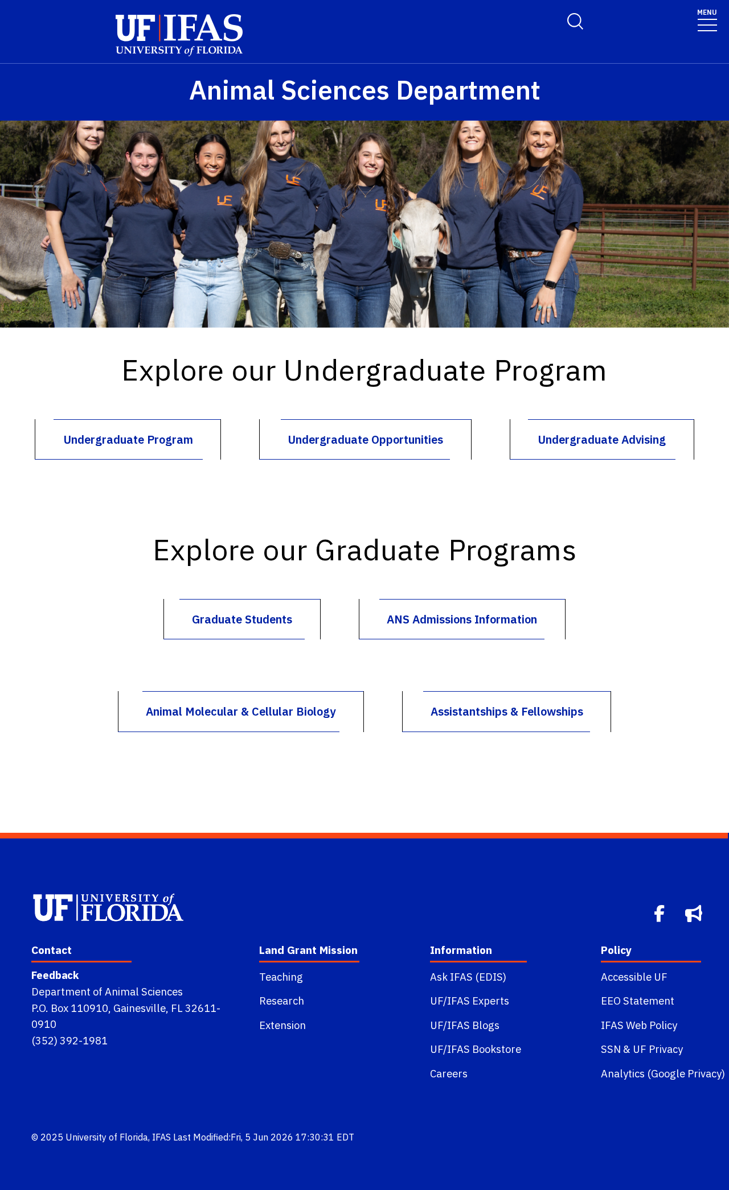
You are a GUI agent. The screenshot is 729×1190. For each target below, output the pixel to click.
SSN (611, 1049)
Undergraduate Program (128, 439)
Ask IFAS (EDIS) (468, 977)
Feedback (55, 975)
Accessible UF (634, 977)
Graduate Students (242, 619)
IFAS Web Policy (639, 1025)
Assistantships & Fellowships (507, 711)
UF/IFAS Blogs (464, 1025)
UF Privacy (658, 1049)
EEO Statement (637, 1000)
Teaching (281, 977)
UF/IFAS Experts (469, 1000)
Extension (282, 1025)
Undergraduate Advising (602, 439)
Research (281, 1000)
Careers (449, 1073)
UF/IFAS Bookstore (475, 1049)
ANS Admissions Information (462, 619)
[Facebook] (660, 912)
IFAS (161, 1137)
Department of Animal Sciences (107, 991)
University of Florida (106, 1137)
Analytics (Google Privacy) (663, 1073)
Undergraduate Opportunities (365, 439)
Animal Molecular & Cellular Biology (240, 711)
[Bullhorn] (695, 912)
